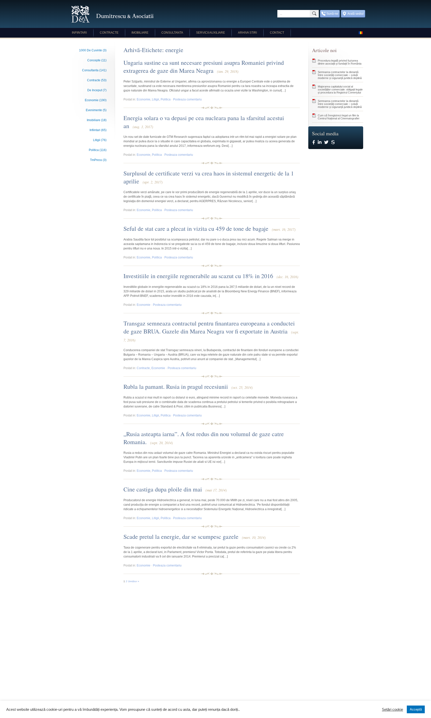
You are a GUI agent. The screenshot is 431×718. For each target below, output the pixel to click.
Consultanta (172, 32)
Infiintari (79, 32)
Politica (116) (98, 150)
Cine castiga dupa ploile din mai (175, 489)
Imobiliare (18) (97, 120)
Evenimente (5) (96, 110)
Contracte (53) (97, 80)
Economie (143, 99)
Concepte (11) (97, 60)
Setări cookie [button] (392, 710)
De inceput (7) (97, 90)
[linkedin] (320, 142)
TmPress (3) (98, 160)
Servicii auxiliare (210, 32)
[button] (314, 13)
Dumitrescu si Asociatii (112, 14)
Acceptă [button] (416, 709)
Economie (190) (96, 100)
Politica (166, 99)
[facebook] (313, 142)
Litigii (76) (100, 140)
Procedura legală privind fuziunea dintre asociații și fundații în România (339, 62)
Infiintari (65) (98, 130)
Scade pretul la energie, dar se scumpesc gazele (194, 537)
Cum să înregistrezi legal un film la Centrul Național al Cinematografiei (338, 117)
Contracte (109, 32)
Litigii (155, 99)
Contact (277, 32)
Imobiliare (139, 32)
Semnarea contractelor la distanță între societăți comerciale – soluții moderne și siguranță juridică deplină (340, 75)
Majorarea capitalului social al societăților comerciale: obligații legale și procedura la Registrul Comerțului (340, 89)
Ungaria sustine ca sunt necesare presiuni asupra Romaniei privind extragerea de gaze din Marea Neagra (203, 67)
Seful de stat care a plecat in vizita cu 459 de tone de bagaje (209, 229)
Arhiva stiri (247, 32)
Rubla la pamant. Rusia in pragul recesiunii (188, 387)
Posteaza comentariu (187, 99)
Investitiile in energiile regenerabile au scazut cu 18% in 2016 (210, 276)
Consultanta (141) (94, 70)
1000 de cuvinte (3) (93, 50)
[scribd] (332, 142)
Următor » (133, 581)
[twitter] (326, 142)
